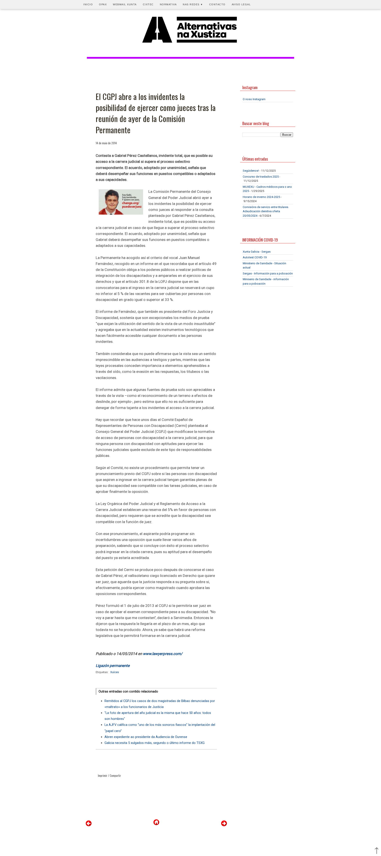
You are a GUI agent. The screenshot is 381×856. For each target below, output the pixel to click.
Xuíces (114, 672)
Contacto (217, 4)
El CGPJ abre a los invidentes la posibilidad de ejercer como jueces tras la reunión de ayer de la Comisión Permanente (156, 113)
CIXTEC (148, 4)
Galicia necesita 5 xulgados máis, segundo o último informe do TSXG (155, 743)
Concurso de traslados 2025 (261, 176)
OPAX (103, 4)
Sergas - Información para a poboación (268, 273)
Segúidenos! (251, 170)
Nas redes (193, 4)
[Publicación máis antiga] (224, 825)
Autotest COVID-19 (255, 257)
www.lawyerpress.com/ (162, 653)
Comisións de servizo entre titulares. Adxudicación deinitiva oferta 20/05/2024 (266, 211)
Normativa (168, 4)
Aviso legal (241, 4)
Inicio (88, 4)
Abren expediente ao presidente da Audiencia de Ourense (146, 737)
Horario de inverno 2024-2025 (261, 197)
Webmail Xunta (125, 4)
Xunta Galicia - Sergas (257, 251)
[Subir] (376, 851)
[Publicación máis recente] (89, 825)
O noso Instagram (254, 99)
